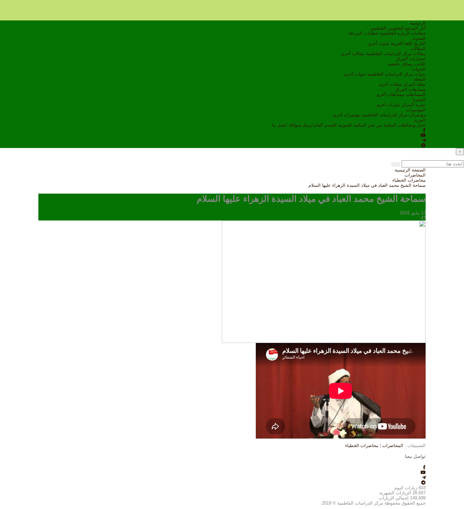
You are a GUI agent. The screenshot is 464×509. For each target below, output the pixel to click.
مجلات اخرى (390, 84)
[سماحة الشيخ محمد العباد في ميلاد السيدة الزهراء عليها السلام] (324, 281)
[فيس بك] (424, 130)
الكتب (420, 63)
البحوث (419, 38)
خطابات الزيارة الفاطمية (403, 33)
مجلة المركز (414, 84)
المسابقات (416, 94)
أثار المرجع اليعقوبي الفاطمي (398, 28)
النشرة (419, 99)
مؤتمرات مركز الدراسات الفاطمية (394, 114)
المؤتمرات (416, 109)
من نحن (375, 125)
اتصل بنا (279, 125)
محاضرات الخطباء (409, 180)
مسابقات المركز (410, 89)
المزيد (420, 119)
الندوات (419, 68)
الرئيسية (418, 23)
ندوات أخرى (354, 74)
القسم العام (325, 125)
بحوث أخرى (378, 43)
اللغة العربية (402, 43)
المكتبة (389, 125)
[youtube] (423, 135)
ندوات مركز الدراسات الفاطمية (396, 74)
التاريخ (420, 43)
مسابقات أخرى (390, 94)
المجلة (420, 79)
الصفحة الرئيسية (410, 170)
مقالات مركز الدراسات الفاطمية (396, 53)
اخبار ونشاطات (412, 125)
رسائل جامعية (400, 63)
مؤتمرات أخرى (346, 114)
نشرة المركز (414, 104)
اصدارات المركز (411, 58)
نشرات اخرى (388, 104)
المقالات (418, 48)
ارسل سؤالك (300, 125)
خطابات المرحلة (363, 33)
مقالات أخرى (352, 53)
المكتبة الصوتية (352, 125)
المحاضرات (415, 175)
